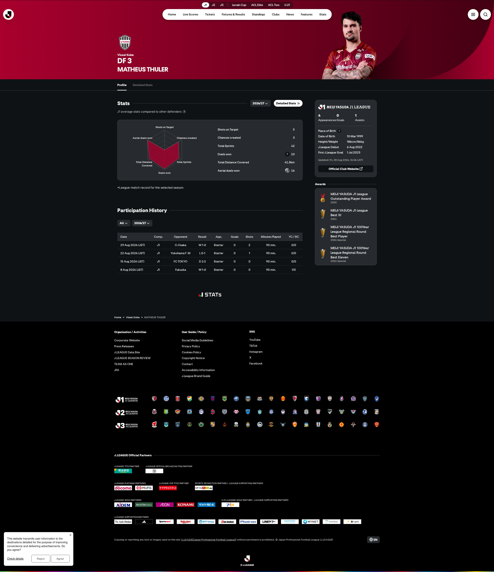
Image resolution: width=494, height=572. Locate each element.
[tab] (122, 84)
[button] (473, 14)
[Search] (485, 14)
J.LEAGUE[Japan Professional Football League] (209, 539)
